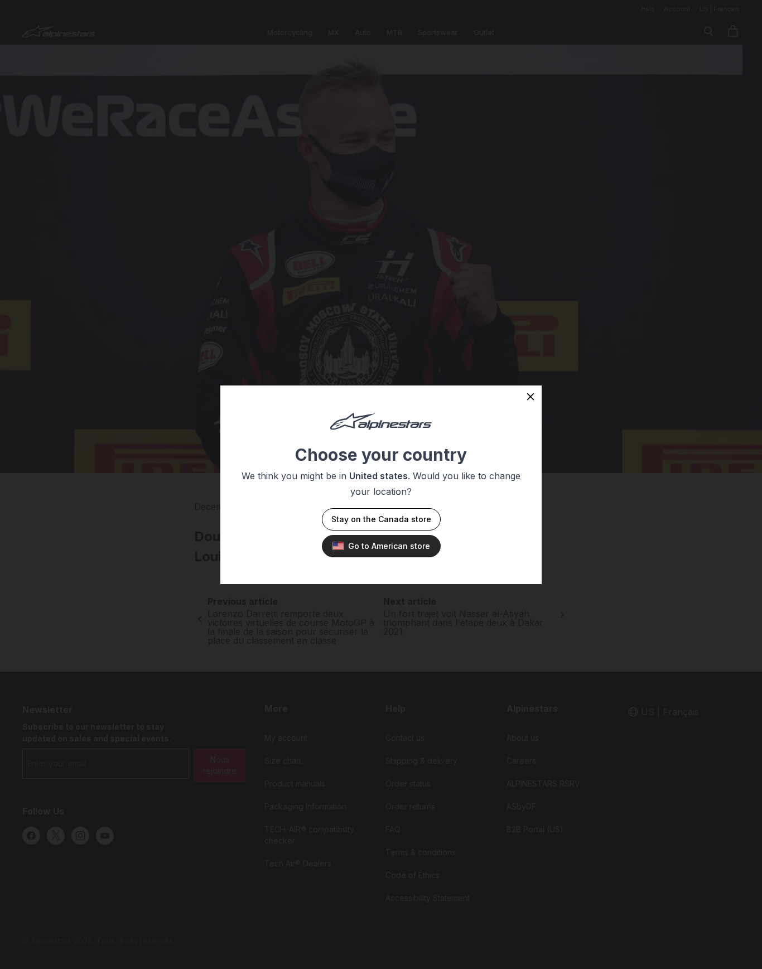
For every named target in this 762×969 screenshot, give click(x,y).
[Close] (530, 396)
